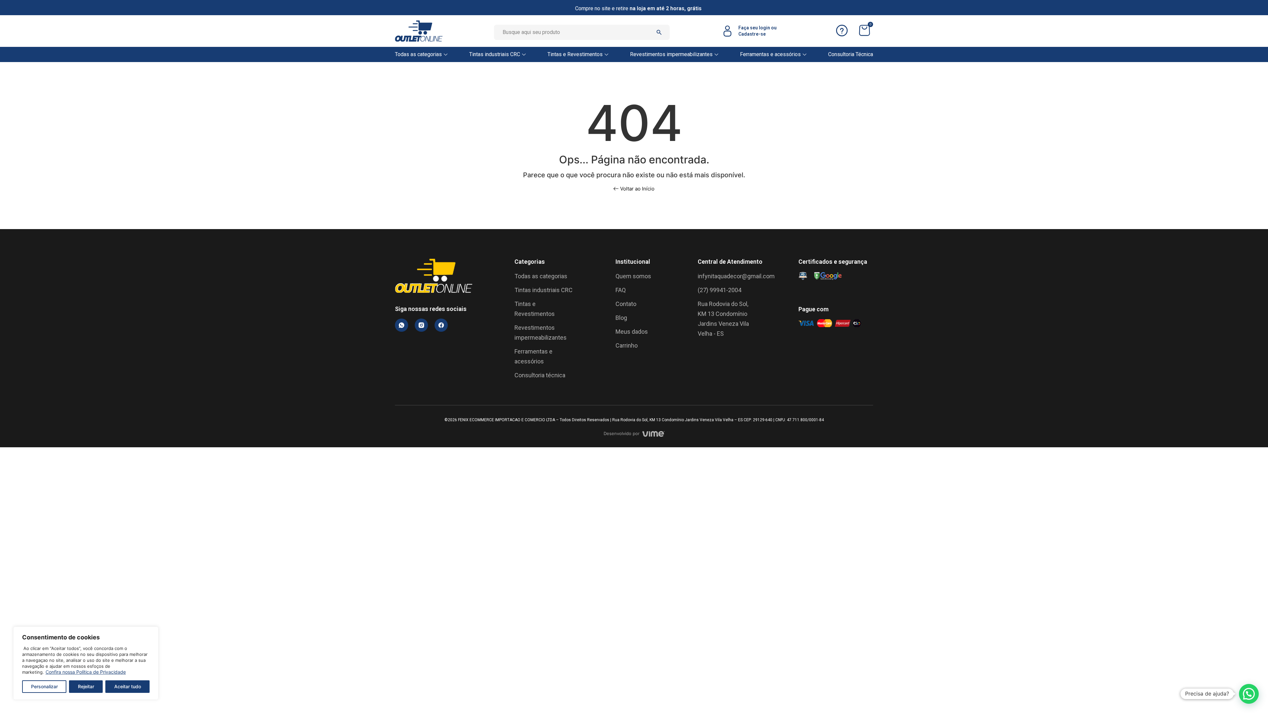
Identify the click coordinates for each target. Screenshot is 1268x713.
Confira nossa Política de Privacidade (86, 672)
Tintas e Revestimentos (575, 54)
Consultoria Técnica (850, 54)
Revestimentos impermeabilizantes (671, 54)
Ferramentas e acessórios (770, 54)
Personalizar (44, 686)
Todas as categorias (418, 54)
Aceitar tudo (127, 686)
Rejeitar (86, 686)
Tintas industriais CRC (494, 54)
